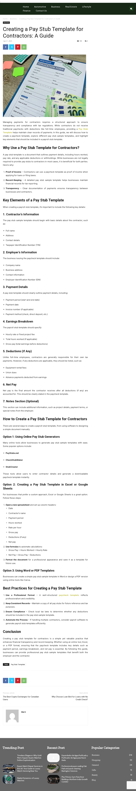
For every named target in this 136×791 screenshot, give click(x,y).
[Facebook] (5, 47)
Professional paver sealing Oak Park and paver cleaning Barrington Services (74, 768)
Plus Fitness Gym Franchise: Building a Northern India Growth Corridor (75, 779)
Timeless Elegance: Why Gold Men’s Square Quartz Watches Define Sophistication (29, 757)
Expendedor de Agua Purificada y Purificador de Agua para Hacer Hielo (75, 757)
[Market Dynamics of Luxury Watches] (9, 779)
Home (5, 19)
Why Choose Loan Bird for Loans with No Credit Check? (70, 698)
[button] (131, 9)
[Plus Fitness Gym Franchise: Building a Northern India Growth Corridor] (53, 779)
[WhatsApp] (24, 47)
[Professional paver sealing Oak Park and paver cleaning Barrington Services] (53, 768)
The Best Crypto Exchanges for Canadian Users (21, 698)
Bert (23, 712)
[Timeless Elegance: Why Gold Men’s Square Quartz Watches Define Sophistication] (9, 757)
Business (13, 19)
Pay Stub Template (18, 664)
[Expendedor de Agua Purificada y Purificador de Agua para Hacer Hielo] (53, 757)
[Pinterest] (17, 47)
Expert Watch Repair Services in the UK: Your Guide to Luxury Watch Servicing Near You (30, 768)
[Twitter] (11, 47)
